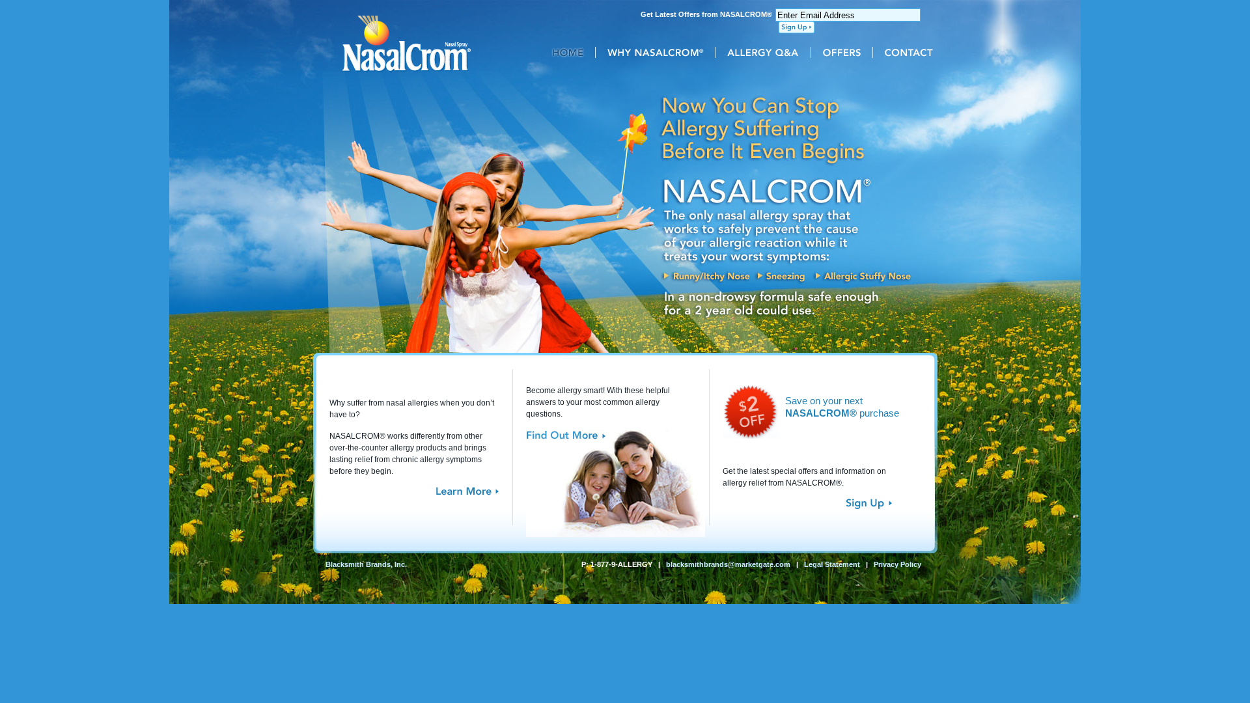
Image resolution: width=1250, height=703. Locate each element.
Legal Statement (832, 564)
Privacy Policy (897, 564)
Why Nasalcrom (660, 52)
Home (573, 52)
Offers (847, 52)
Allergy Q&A (768, 52)
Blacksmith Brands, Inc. (366, 564)
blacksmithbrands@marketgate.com (728, 564)
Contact (910, 52)
